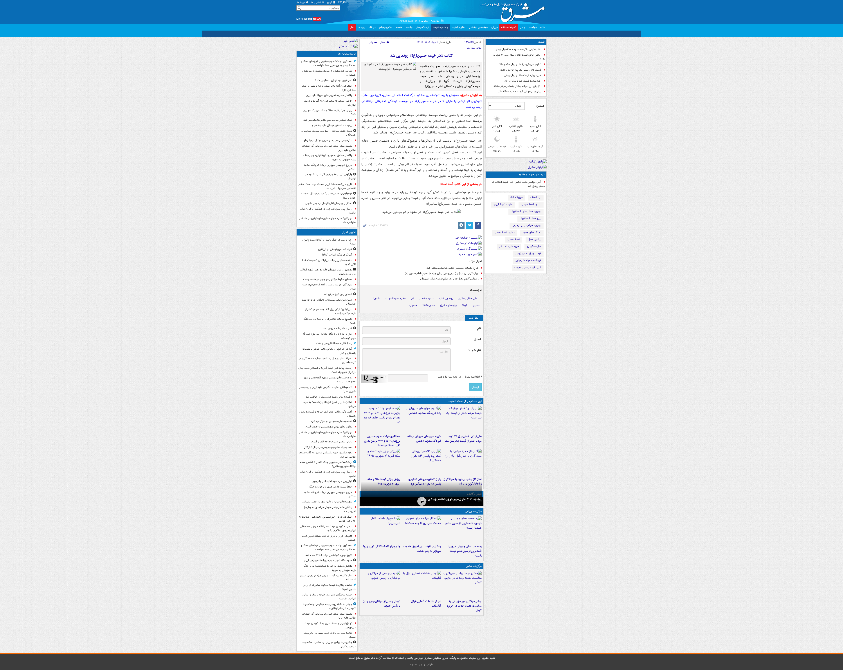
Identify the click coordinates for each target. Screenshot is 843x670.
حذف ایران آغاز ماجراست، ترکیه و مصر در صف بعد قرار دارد (329, 88)
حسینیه (413, 305)
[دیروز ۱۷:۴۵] (421, 584)
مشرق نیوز (514, 11)
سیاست (533, 27)
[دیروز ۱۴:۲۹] (380, 462)
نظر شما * (474, 350)
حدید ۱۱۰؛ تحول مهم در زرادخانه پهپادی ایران (450, 499)
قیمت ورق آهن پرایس (528, 253)
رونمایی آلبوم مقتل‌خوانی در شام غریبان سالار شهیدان (449, 279)
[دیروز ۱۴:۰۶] (380, 529)
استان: (540, 106)
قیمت (541, 42)
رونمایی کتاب (446, 298)
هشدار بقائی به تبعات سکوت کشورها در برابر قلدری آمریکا (329, 587)
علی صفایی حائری (467, 298)
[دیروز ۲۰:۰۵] (421, 501)
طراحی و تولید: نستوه (421, 664)
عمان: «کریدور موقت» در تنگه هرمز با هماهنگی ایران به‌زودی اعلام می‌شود (328, 528)
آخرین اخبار (349, 232)
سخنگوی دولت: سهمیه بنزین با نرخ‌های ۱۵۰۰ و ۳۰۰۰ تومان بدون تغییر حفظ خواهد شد (382, 441)
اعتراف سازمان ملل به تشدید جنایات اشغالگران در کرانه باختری (327, 360)
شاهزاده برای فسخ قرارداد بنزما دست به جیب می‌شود (329, 404)
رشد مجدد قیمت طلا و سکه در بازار (522, 81)
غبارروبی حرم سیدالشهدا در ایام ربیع (332, 481)
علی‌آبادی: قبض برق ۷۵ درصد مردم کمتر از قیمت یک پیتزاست (463, 439)
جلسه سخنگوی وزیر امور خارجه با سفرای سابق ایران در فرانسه (329, 597)
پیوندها (361, 27)
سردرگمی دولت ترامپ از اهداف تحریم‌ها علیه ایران (329, 287)
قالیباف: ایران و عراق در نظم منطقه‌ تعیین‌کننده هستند (329, 538)
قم (412, 298)
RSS (340, 2)
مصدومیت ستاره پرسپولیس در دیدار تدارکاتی (328, 447)
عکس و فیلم (385, 27)
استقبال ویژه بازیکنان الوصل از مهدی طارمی (328, 203)
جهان (522, 27)
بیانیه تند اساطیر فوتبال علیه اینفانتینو (332, 125)
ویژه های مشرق (448, 305)
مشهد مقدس (427, 298)
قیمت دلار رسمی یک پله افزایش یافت (520, 70)
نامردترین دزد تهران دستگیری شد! (333, 80)
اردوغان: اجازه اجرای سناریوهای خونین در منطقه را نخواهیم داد (327, 220)
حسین (476, 305)
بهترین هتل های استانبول (526, 211)
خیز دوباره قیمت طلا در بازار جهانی (522, 75)
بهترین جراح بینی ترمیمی (526, 225)
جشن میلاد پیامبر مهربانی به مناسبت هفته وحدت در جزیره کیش (464, 606)
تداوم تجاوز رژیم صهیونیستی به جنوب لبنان (329, 427)
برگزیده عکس (474, 566)
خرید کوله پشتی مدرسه (527, 267)
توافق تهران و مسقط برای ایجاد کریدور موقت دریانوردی (330, 625)
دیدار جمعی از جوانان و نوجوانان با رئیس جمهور (381, 603)
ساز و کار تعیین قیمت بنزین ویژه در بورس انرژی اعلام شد (328, 577)
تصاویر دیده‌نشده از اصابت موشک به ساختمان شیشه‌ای (329, 73)
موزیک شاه (516, 197)
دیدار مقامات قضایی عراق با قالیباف (425, 603)
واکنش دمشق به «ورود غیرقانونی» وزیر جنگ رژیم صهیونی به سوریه (329, 157)
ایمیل (477, 339)
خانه (542, 27)
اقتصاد (399, 27)
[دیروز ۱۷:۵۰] (462, 462)
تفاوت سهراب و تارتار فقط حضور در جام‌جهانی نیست (329, 635)
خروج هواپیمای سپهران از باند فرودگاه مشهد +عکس (424, 439)
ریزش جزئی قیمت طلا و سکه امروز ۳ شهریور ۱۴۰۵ (518, 57)
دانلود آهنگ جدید (531, 204)
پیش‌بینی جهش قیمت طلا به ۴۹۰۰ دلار (519, 91)
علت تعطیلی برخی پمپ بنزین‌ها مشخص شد (327, 120)
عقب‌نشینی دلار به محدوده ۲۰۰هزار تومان (518, 49)
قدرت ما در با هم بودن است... (335, 328)
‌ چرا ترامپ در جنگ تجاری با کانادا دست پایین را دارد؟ (328, 242)
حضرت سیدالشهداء (395, 298)
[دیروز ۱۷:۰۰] (380, 584)
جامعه (409, 27)
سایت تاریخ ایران (503, 204)
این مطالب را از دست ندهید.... (464, 401)
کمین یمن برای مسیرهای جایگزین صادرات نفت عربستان (329, 302)
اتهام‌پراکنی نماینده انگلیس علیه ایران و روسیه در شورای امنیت (327, 389)
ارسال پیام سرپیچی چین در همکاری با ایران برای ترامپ (328, 211)
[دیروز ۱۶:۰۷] (421, 462)
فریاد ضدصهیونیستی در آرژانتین (335, 249)
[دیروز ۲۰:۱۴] (380, 419)
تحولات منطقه (508, 27)
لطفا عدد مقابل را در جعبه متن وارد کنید (460, 377)
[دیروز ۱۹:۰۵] (462, 584)
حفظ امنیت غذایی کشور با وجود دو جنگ (330, 487)
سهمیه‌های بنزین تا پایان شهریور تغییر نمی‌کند (327, 502)
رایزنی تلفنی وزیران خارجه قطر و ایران (332, 442)
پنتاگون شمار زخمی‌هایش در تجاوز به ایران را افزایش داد (330, 509)
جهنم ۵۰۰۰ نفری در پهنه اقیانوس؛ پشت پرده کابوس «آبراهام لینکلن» (329, 606)
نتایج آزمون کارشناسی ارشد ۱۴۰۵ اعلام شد (328, 555)
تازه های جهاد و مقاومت (530, 174)
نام (479, 328)
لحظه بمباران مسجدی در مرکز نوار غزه (331, 421)
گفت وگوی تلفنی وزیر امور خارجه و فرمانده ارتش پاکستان (327, 414)
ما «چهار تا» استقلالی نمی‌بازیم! (381, 546)
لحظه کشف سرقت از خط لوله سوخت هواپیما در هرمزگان (328, 133)
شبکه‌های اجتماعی (478, 27)
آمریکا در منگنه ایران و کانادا (337, 255)
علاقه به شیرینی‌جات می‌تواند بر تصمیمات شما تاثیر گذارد (329, 262)
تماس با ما (316, 2)
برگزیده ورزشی (473, 511)
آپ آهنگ (535, 197)
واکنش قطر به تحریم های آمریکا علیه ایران (329, 95)
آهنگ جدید (513, 239)
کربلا (464, 305)
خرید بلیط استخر (509, 246)
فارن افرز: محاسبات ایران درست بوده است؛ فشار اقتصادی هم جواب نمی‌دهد (327, 186)
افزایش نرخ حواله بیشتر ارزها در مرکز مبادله (517, 86)
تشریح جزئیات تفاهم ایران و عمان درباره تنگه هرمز (329, 321)
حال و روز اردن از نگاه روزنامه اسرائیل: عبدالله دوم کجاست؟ (329, 336)
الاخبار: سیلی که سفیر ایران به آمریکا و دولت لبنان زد (330, 103)
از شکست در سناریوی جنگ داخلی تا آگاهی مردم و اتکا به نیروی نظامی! (328, 464)
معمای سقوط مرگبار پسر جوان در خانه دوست (327, 279)
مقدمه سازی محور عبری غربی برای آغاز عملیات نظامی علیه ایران (329, 148)
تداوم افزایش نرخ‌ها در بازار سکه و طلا (520, 64)
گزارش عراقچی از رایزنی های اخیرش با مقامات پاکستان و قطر (329, 351)
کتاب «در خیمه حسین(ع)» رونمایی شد (421, 55)
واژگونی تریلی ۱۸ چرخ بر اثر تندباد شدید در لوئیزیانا (330, 176)
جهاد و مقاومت (440, 27)
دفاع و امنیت (458, 27)
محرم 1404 (428, 305)
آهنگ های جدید (531, 232)
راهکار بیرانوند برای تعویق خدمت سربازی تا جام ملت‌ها (422, 549)
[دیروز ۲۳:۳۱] (462, 419)
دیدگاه (372, 27)
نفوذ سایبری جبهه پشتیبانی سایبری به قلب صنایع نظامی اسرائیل (327, 455)
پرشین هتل (534, 239)
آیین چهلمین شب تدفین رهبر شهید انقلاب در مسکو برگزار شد (518, 184)
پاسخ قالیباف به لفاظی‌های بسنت (334, 343)
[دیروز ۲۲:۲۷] (462, 529)
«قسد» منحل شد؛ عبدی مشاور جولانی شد (329, 397)
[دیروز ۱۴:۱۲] (421, 529)
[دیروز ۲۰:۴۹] (421, 419)
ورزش (494, 27)
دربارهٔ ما (301, 2)
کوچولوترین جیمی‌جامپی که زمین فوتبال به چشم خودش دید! (328, 196)
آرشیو (330, 2)
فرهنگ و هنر (422, 27)
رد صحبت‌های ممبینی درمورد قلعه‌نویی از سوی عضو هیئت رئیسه (465, 551)
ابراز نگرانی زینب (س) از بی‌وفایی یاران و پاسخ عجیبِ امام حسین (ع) (442, 273)
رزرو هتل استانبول (530, 218)
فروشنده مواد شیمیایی (528, 260)
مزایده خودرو (534, 246)
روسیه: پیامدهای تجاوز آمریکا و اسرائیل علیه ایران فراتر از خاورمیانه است (327, 370)
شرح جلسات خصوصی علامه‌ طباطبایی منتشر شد (453, 268)
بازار (352, 27)
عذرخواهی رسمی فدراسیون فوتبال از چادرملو (328, 140)
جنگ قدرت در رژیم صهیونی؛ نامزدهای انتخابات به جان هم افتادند (327, 519)
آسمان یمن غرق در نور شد (337, 294)
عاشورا (376, 298)
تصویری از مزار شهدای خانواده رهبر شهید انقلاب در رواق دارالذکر (328, 272)
